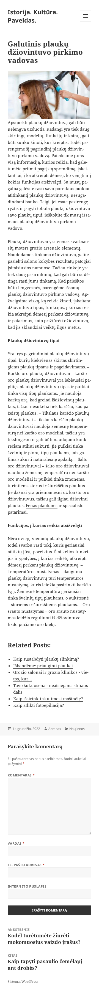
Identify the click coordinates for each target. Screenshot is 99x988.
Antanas (54, 728)
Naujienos (77, 728)
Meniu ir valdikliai (85, 21)
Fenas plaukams (41, 505)
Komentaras (21, 775)
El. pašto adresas (26, 865)
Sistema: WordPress (23, 981)
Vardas (16, 843)
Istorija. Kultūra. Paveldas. (33, 16)
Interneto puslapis (27, 886)
